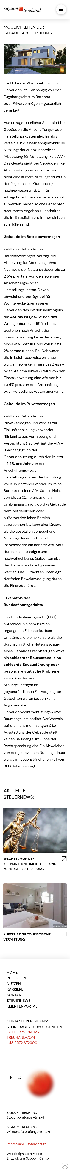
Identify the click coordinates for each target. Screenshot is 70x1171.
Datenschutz (36, 1144)
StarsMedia (33, 1153)
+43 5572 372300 (22, 1042)
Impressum (15, 1144)
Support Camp (37, 1158)
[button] (61, 9)
